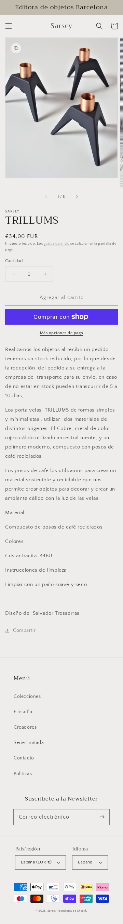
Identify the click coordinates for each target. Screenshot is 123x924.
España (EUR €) (36, 862)
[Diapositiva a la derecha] (76, 197)
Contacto (24, 758)
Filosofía (23, 712)
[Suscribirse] (101, 816)
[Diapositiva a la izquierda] (46, 197)
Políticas (23, 774)
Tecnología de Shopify (72, 910)
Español (86, 862)
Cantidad (14, 260)
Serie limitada (29, 742)
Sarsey (52, 910)
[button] (8, 26)
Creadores (25, 727)
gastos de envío (57, 244)
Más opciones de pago (61, 333)
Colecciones (27, 696)
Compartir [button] (24, 630)
